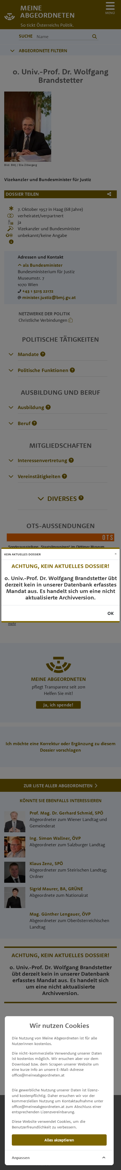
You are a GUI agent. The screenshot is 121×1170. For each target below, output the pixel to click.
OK (110, 613)
